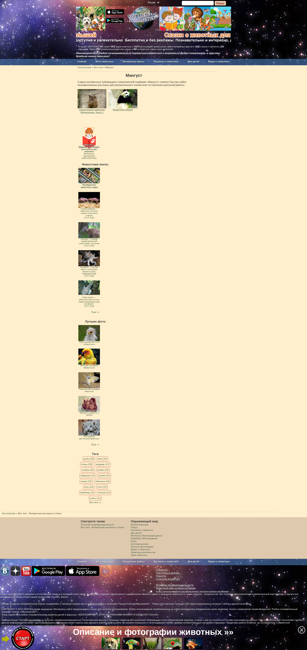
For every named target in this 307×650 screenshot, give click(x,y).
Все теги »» (95, 502)
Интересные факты (133, 61)
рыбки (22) (103, 470)
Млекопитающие (140, 524)
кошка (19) (86, 481)
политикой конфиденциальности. (48, 625)
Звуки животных (139, 555)
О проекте (162, 570)
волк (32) (102, 458)
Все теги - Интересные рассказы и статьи (102, 527)
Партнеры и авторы (168, 573)
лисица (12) (104, 492)
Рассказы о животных (166, 61)
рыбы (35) (89, 458)
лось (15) (89, 487)
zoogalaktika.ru (36, 620)
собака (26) (88, 470)
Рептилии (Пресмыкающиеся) (146, 535)
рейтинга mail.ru (96, 603)
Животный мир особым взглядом (175, 588)
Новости (161, 576)
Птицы (134, 527)
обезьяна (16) (102, 481)
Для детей (193, 61)
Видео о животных (219, 61)
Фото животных (104, 61)
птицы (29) (86, 464)
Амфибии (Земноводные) (144, 538)
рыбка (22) (104, 475)
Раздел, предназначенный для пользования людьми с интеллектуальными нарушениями (192, 591)
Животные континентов (143, 552)
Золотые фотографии (142, 546)
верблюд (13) (87, 492)
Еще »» (95, 312)
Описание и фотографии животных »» (153, 632)
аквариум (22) (88, 475)
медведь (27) (103, 464)
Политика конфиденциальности (97, 524)
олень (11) (95, 498)
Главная (81, 61)
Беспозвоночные (139, 544)
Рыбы (134, 541)
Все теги (98, 67)
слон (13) (102, 487)
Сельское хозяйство (168, 579)
